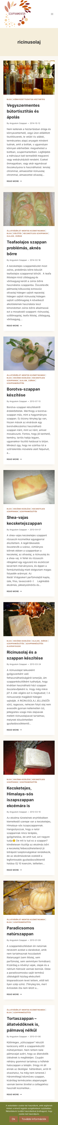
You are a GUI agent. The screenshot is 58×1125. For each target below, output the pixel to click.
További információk (34, 1119)
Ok (13, 1119)
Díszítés (17, 233)
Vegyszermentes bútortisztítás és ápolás (23, 111)
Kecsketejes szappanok (35, 233)
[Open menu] (52, 14)
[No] (54, 1113)
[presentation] (29, 78)
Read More (14, 181)
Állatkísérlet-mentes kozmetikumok (26, 231)
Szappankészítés (15, 383)
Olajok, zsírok (14, 236)
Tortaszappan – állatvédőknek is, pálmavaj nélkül (23, 1024)
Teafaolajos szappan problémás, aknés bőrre (26, 248)
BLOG (9, 99)
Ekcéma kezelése (22, 378)
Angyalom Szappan (18, 123)
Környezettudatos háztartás (29, 99)
